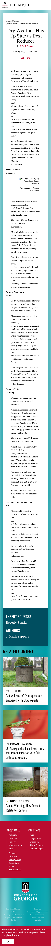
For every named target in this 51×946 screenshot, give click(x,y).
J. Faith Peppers (27, 46)
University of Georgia (25, 891)
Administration (15, 845)
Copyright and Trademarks (14, 915)
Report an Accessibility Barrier (13, 919)
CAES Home (14, 835)
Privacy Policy (15, 859)
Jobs (11, 848)
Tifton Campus (36, 845)
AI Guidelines (15, 869)
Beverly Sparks (16, 622)
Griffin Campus (36, 848)
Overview (13, 838)
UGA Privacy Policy (37, 915)
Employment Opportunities (37, 912)
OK (8, 941)
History (12, 842)
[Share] (23, 58)
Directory (37, 909)
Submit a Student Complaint (37, 919)
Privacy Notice (8, 932)
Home (8, 21)
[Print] (28, 58)
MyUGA (13, 912)
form (17, 935)
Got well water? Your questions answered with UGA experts (24, 697)
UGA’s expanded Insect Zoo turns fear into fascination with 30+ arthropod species (25, 752)
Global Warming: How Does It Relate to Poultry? (23, 807)
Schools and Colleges (13, 909)
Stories (15, 21)
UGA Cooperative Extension (35, 838)
